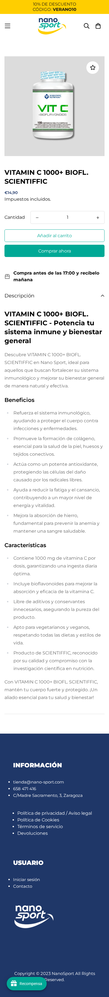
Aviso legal (80, 813)
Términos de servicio (40, 826)
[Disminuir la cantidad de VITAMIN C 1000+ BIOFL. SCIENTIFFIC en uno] (37, 217)
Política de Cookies (38, 820)
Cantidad (14, 217)
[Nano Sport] (52, 26)
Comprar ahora (54, 251)
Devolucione (31, 833)
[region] (54, 7)
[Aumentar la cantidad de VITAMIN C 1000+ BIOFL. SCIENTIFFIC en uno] (97, 217)
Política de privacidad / (42, 813)
